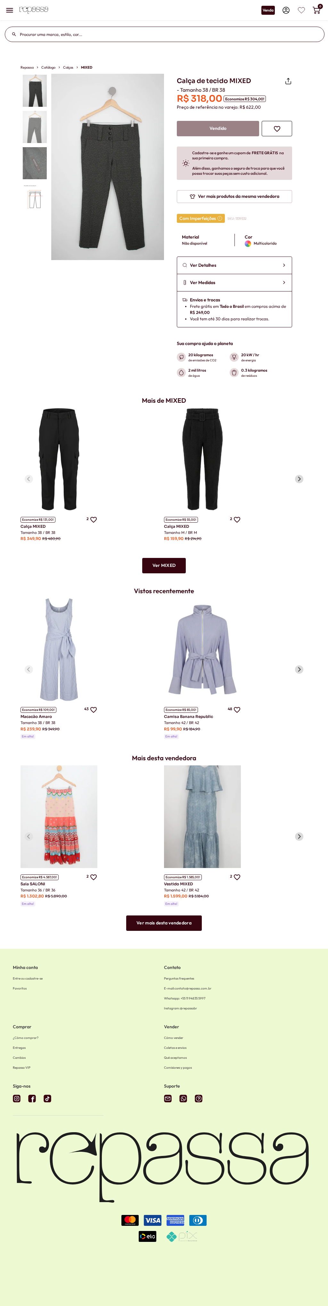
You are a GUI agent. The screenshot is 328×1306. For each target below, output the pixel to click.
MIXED (86, 67)
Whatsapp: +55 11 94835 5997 (184, 998)
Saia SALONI (32, 883)
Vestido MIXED (178, 883)
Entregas (19, 1048)
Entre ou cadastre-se (28, 978)
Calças (68, 67)
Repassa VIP (21, 1068)
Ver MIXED (164, 565)
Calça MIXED (32, 526)
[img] (301, 10)
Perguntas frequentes (179, 978)
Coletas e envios (175, 1048)
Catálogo (48, 67)
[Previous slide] (29, 479)
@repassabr (180, 1008)
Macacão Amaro (36, 716)
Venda (268, 10)
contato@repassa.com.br (187, 988)
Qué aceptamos (175, 1058)
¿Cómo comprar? (25, 1038)
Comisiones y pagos (178, 1068)
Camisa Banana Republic (188, 716)
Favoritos (20, 988)
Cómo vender (173, 1038)
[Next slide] (299, 479)
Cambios (19, 1058)
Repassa (27, 67)
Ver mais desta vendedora (164, 923)
